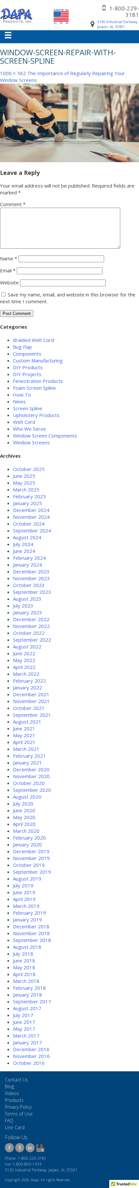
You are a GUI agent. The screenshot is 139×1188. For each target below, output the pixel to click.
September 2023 (32, 592)
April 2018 (24, 974)
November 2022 (31, 626)
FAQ (9, 1120)
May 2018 (24, 967)
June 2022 (24, 653)
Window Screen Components (45, 435)
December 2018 (31, 926)
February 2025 (29, 496)
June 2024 (24, 551)
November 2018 (31, 933)
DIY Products (28, 367)
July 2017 (23, 1015)
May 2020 (24, 817)
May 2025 (24, 482)
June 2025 (24, 476)
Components (27, 353)
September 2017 (32, 1001)
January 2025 (27, 503)
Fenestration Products (38, 381)
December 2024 (31, 510)
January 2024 (27, 564)
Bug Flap (22, 347)
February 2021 (29, 755)
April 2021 (24, 742)
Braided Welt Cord (33, 340)
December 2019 (31, 851)
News (19, 401)
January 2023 (27, 612)
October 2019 (29, 865)
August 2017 (27, 1008)
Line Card (15, 1127)
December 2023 (31, 571)
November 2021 (31, 701)
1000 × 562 (13, 73)
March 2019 (26, 906)
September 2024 (32, 530)
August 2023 (27, 598)
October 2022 (29, 633)
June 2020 (24, 810)
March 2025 (26, 489)
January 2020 (27, 844)
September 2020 (32, 790)
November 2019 (31, 858)
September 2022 (32, 639)
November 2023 (31, 578)
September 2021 (32, 714)
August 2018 (27, 947)
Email (8, 270)
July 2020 (23, 803)
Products (14, 1100)
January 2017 (27, 1042)
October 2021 (29, 708)
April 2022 (24, 667)
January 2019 (27, 919)
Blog (9, 1086)
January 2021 (27, 762)
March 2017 (26, 1035)
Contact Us (16, 1080)
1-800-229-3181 (124, 12)
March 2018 (26, 981)
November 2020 (31, 776)
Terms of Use (19, 1114)
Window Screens (31, 442)
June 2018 (24, 960)
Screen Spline (27, 408)
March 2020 (26, 831)
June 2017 (24, 1022)
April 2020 (24, 824)
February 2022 (29, 680)
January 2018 (27, 994)
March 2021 (26, 749)
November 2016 (31, 1056)
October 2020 (29, 783)
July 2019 (23, 885)
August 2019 (27, 878)
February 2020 (29, 837)
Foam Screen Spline (34, 388)
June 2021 (24, 728)
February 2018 (29, 988)
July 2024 (23, 544)
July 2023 (23, 605)
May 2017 (24, 1028)
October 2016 (29, 1063)
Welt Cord (24, 422)
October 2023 (29, 585)
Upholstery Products (36, 415)
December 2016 (31, 1049)
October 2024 (29, 523)
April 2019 (24, 899)
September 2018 (32, 940)
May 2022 (24, 660)
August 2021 (27, 721)
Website (9, 282)
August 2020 (27, 796)
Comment (13, 204)
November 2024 (31, 517)
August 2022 (27, 646)
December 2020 (31, 769)
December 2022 (31, 619)
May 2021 (24, 735)
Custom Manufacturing (38, 360)
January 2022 (27, 687)
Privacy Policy (18, 1107)
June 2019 (24, 892)
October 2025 (29, 469)
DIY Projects (27, 374)
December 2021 (31, 694)
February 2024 (29, 558)
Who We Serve (29, 428)
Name (8, 258)
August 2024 (27, 537)
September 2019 (32, 871)
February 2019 (29, 912)
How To (22, 394)
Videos (12, 1093)
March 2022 (26, 674)
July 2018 (23, 953)
